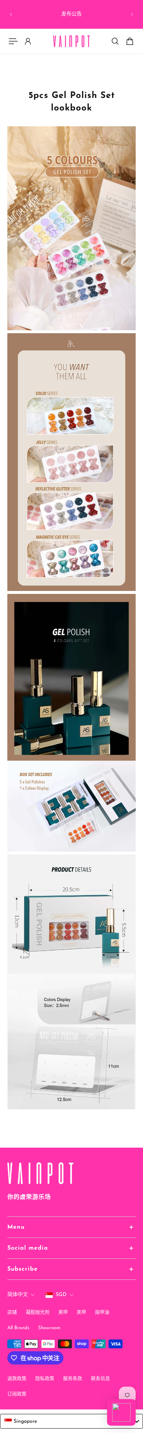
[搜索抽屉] (115, 41)
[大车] (129, 41)
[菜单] (13, 41)
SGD (61, 1295)
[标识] (71, 41)
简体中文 (17, 1295)
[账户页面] (28, 41)
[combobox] (71, 1421)
